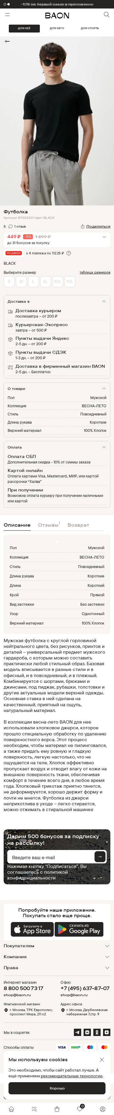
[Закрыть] (101, 1059)
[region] (55, 725)
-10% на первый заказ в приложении (57, 4)
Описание (17, 525)
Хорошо (57, 1088)
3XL (69, 281)
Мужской (98, 397)
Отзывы (49, 524)
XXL (57, 281)
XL (45, 281)
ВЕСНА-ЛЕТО (94, 405)
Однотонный (93, 613)
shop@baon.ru (17, 995)
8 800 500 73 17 (23, 988)
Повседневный (93, 413)
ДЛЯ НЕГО (57, 28)
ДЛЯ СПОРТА (90, 28)
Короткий (96, 585)
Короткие (98, 422)
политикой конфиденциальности (37, 875)
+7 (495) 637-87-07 (84, 988)
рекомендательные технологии (71, 1075)
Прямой (97, 594)
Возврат (78, 525)
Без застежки (92, 604)
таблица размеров (95, 272)
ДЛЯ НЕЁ (24, 28)
